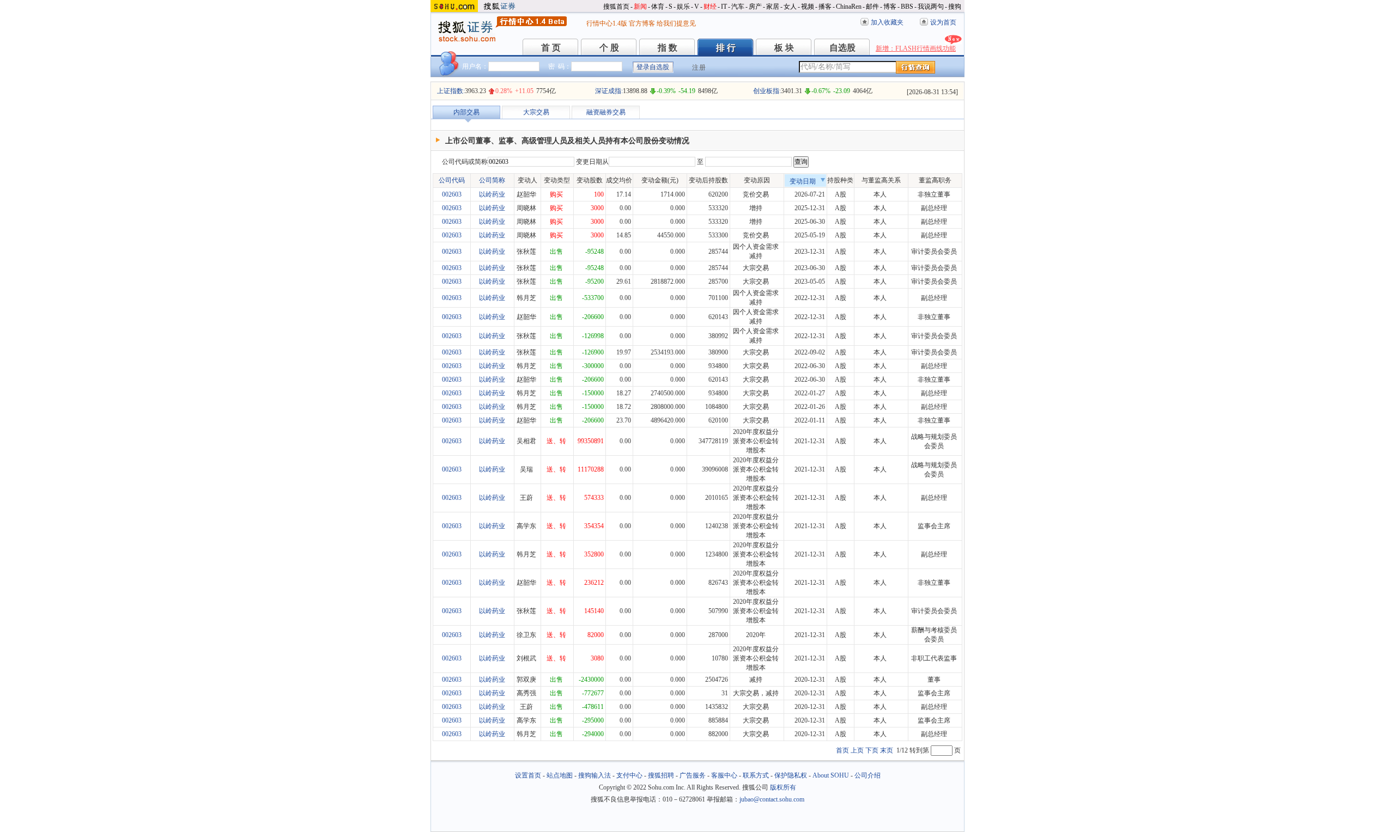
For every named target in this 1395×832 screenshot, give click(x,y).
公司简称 (492, 180)
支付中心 (629, 775)
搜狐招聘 (661, 775)
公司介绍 (867, 775)
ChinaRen (849, 6)
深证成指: (609, 91)
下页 (871, 750)
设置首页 (528, 775)
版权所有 (783, 787)
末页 (886, 750)
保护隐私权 (790, 775)
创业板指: (767, 91)
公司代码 (452, 180)
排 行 (726, 47)
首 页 (551, 47)
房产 (755, 6)
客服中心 (724, 775)
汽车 (737, 6)
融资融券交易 (606, 112)
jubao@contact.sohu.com (771, 799)
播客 (825, 6)
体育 (657, 6)
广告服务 (693, 775)
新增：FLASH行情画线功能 (916, 48)
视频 (807, 6)
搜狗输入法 (594, 775)
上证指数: (451, 91)
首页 (842, 750)
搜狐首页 (616, 6)
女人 (790, 6)
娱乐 (683, 6)
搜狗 (954, 6)
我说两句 (931, 6)
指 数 (667, 47)
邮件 (872, 6)
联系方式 (756, 775)
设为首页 (943, 22)
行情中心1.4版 (606, 23)
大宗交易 (536, 112)
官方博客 (642, 23)
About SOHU (830, 775)
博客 (889, 6)
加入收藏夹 (887, 22)
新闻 (640, 6)
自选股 (842, 47)
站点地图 (560, 775)
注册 (699, 67)
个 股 (609, 47)
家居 (772, 6)
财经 (710, 6)
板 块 (784, 47)
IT (724, 6)
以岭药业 (492, 194)
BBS (907, 6)
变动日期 (803, 181)
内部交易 (466, 112)
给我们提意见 (676, 23)
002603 (452, 194)
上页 (857, 750)
